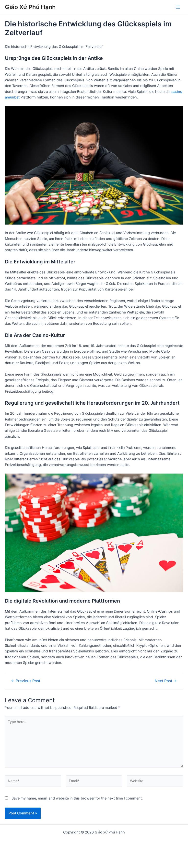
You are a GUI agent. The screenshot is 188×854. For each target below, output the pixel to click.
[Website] (155, 782)
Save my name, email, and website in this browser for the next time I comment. (77, 798)
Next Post (166, 681)
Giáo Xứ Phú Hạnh (30, 7)
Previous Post (25, 681)
